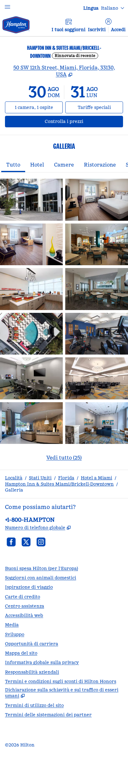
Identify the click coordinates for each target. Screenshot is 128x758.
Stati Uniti (40, 478)
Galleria (14, 490)
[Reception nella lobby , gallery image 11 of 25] (31, 423)
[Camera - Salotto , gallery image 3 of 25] (31, 245)
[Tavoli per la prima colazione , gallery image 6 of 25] (96, 289)
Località (13, 478)
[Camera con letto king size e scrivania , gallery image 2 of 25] (96, 200)
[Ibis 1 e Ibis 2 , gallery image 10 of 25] (96, 378)
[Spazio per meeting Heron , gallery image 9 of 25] (31, 378)
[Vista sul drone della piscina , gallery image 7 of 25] (31, 334)
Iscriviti (97, 29)
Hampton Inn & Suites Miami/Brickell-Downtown (59, 484)
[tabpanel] (64, 323)
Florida (66, 478)
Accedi (118, 29)
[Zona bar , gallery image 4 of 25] (96, 245)
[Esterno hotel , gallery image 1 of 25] (31, 200)
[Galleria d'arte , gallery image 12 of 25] (96, 423)
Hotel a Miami (96, 478)
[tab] (13, 165)
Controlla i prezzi (84, 121)
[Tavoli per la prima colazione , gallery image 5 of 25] (31, 289)
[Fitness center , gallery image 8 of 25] (96, 334)
